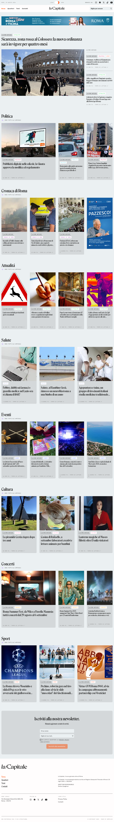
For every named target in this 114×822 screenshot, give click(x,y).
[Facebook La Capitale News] (100, 2)
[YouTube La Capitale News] (111, 2)
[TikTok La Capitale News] (107, 3)
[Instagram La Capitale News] (96, 2)
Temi (18, 8)
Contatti (25, 8)
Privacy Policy (64, 739)
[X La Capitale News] (103, 2)
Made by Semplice (107, 819)
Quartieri (11, 8)
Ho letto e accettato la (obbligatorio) (54, 741)
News (3, 8)
